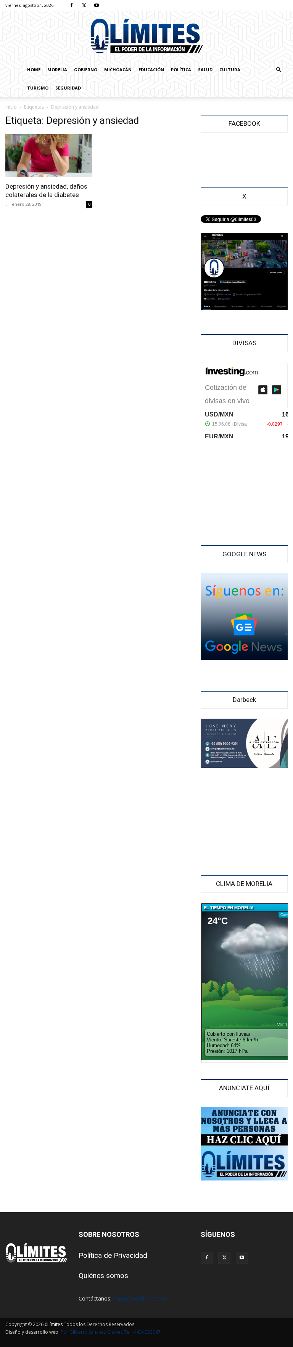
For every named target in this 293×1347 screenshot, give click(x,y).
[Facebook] (71, 5)
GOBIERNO (85, 69)
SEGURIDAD (68, 88)
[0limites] (146, 36)
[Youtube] (96, 5)
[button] (278, 70)
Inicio (11, 107)
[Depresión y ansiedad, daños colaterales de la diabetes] (48, 155)
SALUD (205, 69)
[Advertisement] (244, 493)
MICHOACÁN (118, 69)
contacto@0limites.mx (140, 1298)
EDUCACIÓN (151, 69)
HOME (33, 69)
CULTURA (229, 69)
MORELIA (57, 69)
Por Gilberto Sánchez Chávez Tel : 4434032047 (111, 1332)
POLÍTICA (181, 69)
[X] (84, 5)
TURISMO (37, 88)
